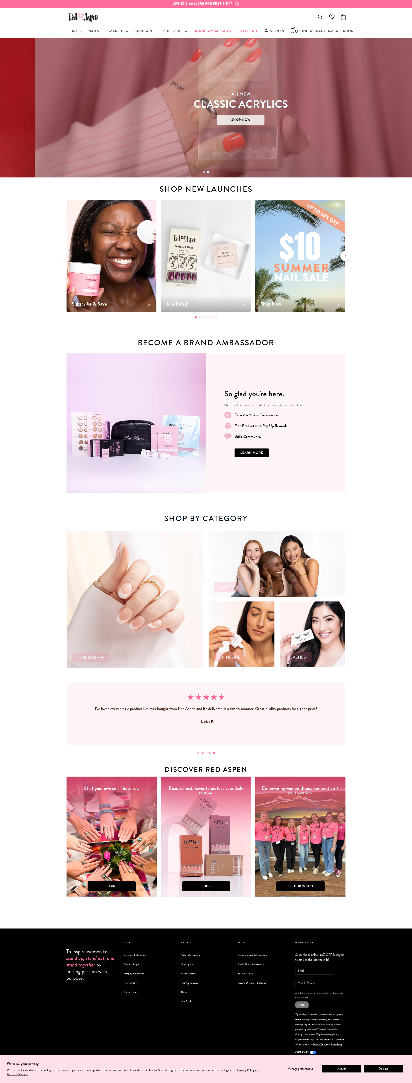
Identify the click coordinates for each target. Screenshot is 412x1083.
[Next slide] (345, 256)
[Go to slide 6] (213, 317)
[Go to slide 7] (216, 317)
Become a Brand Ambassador (253, 955)
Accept (341, 1068)
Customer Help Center (135, 955)
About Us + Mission (191, 955)
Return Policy (131, 983)
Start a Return (131, 992)
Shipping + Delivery (134, 973)
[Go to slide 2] (208, 172)
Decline (383, 1068)
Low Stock (186, 1001)
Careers (184, 992)
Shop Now (111, 119)
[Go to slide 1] (204, 172)
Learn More (251, 452)
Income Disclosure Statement (252, 983)
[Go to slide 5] (209, 317)
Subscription (187, 964)
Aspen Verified (188, 973)
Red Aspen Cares (189, 983)
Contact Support (132, 964)
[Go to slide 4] (206, 317)
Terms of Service (320, 1044)
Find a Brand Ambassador (251, 964)
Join (301, 1005)
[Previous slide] (66, 256)
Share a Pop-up (246, 973)
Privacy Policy (336, 1044)
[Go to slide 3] (202, 317)
